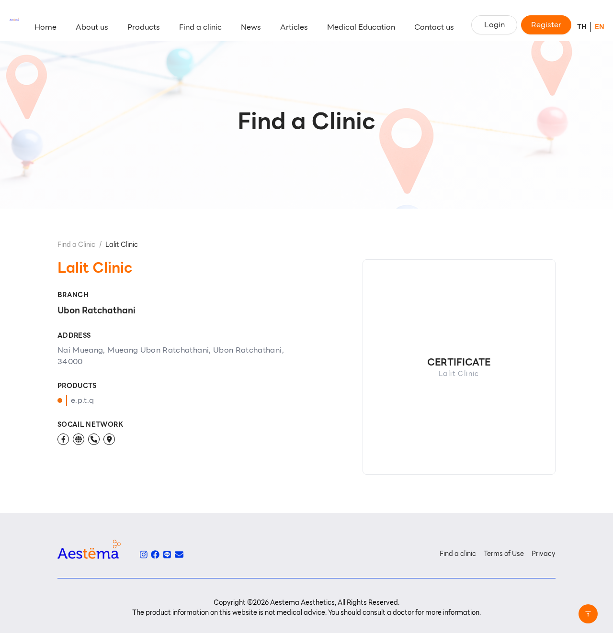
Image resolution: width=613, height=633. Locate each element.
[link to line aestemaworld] (167, 554)
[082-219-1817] (94, 439)
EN (599, 27)
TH (582, 27)
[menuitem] (45, 27)
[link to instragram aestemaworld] (144, 554)
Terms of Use (504, 553)
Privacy (544, 553)
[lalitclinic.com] (78, 439)
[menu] (244, 27)
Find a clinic (458, 553)
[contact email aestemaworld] (179, 554)
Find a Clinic (76, 244)
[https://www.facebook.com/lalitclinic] (63, 439)
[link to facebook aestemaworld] (155, 554)
